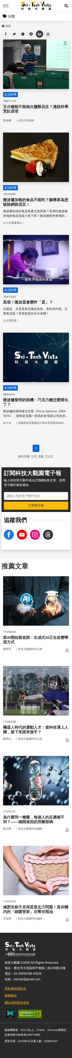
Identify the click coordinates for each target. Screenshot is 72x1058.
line (29, 34)
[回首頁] (36, 6)
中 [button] (39, 34)
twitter (14, 34)
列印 (48, 34)
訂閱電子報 (36, 505)
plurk (22, 34)
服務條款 (11, 995)
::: (3, 25)
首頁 (8, 26)
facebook (6, 34)
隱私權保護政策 (15, 988)
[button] (66, 6)
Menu (6, 6)
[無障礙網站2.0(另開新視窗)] (30, 1014)
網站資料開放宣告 (17, 1002)
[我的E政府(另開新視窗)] (10, 1014)
